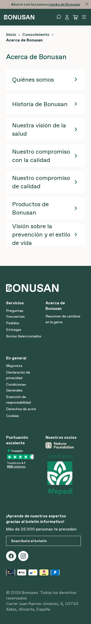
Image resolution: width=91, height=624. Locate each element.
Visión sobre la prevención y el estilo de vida (41, 234)
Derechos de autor (21, 408)
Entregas (13, 329)
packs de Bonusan (65, 4)
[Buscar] (59, 17)
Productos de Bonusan (30, 208)
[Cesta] (75, 17)
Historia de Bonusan (39, 104)
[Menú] (84, 17)
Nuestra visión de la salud (39, 129)
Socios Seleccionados (23, 336)
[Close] (87, 4)
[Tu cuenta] (67, 17)
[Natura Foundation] (63, 445)
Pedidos (12, 323)
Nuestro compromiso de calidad (41, 182)
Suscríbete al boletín (29, 540)
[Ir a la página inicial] (19, 16)
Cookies (12, 415)
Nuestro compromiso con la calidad (41, 155)
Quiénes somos (33, 79)
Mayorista (14, 365)
